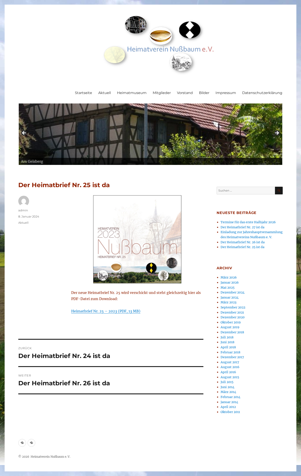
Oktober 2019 (231, 322)
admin (23, 210)
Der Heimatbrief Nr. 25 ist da (242, 247)
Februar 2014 (230, 397)
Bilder (204, 93)
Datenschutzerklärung (262, 93)
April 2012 (228, 407)
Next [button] (276, 133)
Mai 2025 (227, 288)
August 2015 (230, 377)
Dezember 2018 (232, 332)
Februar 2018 (230, 352)
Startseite (83, 93)
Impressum (226, 93)
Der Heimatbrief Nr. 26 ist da (243, 242)
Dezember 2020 (233, 317)
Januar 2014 (229, 402)
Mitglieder (162, 93)
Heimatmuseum (132, 93)
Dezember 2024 (233, 292)
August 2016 (230, 367)
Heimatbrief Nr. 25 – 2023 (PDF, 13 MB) (105, 311)
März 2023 (228, 302)
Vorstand (185, 93)
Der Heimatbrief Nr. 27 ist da (242, 227)
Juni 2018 (227, 342)
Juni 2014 (227, 387)
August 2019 (230, 327)
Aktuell (104, 93)
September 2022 (233, 307)
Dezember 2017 (232, 357)
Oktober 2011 (230, 412)
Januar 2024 (230, 297)
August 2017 (230, 362)
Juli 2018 (227, 337)
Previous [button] (24, 133)
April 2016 (228, 372)
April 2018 (228, 347)
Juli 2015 (227, 382)
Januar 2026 (230, 282)
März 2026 (229, 277)
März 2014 (228, 392)
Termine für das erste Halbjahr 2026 (248, 222)
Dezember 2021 (232, 312)
